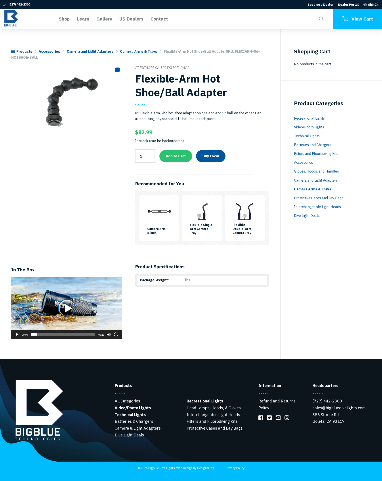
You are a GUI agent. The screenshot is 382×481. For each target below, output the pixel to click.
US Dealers (131, 19)
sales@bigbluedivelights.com (339, 407)
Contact (159, 19)
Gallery (104, 19)
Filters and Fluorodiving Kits (316, 153)
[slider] (63, 334)
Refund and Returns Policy (277, 404)
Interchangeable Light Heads (317, 207)
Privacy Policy (235, 468)
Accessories (49, 51)
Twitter (269, 417)
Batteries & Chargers (134, 421)
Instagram (287, 417)
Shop (64, 19)
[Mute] (109, 334)
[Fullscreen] (116, 334)
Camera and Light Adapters (90, 51)
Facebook (260, 417)
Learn (83, 19)
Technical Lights (307, 136)
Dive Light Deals (307, 215)
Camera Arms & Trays (138, 51)
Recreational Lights (309, 118)
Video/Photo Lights (309, 127)
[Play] (17, 334)
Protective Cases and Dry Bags (318, 198)
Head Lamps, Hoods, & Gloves (214, 407)
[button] (321, 19)
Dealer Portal (348, 5)
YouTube (278, 417)
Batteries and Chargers (312, 145)
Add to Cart (176, 156)
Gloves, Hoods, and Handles (316, 171)
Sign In (373, 5)
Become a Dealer (321, 5)
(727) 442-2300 (19, 4)
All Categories (127, 401)
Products (24, 51)
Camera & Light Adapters (138, 428)
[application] (66, 308)
